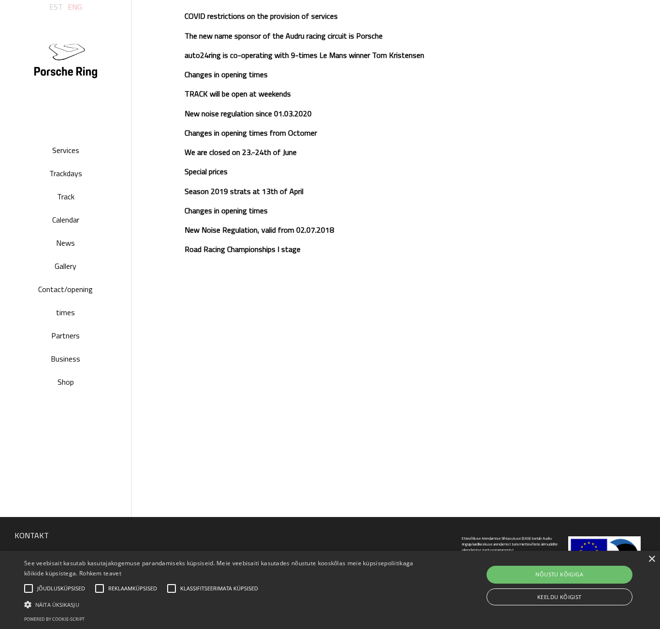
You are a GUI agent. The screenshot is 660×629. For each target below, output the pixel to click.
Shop (65, 382)
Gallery (65, 266)
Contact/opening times (65, 300)
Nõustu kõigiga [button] (559, 574)
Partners (65, 335)
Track (65, 196)
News (65, 243)
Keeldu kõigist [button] (559, 597)
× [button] (651, 559)
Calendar (65, 219)
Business (65, 358)
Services (65, 150)
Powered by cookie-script (54, 619)
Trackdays (65, 173)
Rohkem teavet (100, 573)
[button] (223, 604)
